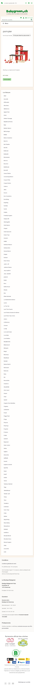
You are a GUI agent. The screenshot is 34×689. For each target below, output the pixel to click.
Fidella (5, 212)
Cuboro (6, 186)
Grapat (5, 228)
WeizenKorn (7, 526)
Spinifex (6, 467)
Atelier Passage (8, 118)
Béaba (5, 134)
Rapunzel (6, 442)
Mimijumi (6, 348)
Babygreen (17, 12)
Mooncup (6, 354)
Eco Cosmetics (7, 196)
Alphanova (6, 108)
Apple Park (6, 112)
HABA (5, 241)
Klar (5, 293)
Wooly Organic (7, 542)
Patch (5, 412)
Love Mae (6, 335)
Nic (4, 377)
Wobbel (6, 529)
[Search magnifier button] (31, 20)
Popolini (6, 429)
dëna (5, 189)
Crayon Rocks (7, 183)
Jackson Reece (8, 267)
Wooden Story (7, 539)
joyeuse (6, 277)
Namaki (6, 361)
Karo (5, 283)
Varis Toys (6, 509)
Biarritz (6, 141)
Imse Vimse (7, 260)
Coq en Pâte (7, 180)
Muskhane (6, 357)
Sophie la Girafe (8, 464)
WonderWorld (7, 535)
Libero (5, 319)
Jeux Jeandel (7, 273)
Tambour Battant (8, 484)
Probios (6, 432)
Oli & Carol (6, 390)
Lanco (5, 302)
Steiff (5, 474)
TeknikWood (7, 490)
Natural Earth (7, 364)
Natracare (6, 367)
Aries (5, 115)
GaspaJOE (6, 218)
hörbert (6, 257)
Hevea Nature (7, 251)
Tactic (5, 480)
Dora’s (5, 192)
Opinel (5, 399)
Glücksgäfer (7, 222)
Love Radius (7, 338)
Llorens (6, 325)
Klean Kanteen (7, 296)
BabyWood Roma (8, 121)
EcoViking (6, 199)
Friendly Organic (8, 215)
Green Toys (6, 235)
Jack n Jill (6, 264)
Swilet (5, 477)
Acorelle (6, 99)
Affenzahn (6, 102)
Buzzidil (6, 170)
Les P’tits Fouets (8, 309)
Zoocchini (6, 548)
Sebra (5, 448)
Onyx (5, 396)
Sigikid (5, 451)
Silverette (6, 455)
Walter (5, 516)
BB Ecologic (7, 131)
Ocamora (6, 383)
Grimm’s (6, 238)
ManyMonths (7, 341)
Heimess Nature (8, 244)
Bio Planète (7, 144)
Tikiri (5, 500)
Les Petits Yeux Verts (9, 315)
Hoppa (5, 254)
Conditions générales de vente (9, 563)
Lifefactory (6, 322)
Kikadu (5, 290)
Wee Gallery (7, 522)
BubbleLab (6, 167)
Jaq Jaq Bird (7, 270)
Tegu (5, 487)
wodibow (6, 532)
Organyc (6, 406)
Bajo (5, 125)
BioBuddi (6, 154)
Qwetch (6, 438)
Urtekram (6, 506)
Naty (5, 374)
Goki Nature (7, 225)
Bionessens (7, 157)
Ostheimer (6, 409)
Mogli (5, 351)
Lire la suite (7, 79)
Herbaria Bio (7, 247)
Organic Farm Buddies (9, 403)
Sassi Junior (7, 445)
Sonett (5, 461)
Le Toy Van (6, 306)
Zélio (5, 545)
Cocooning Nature (8, 176)
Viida (5, 513)
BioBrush (6, 150)
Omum (5, 393)
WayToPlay (6, 519)
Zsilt (5, 552)
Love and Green (8, 332)
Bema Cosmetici (8, 137)
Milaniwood (7, 344)
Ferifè (5, 209)
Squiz (5, 471)
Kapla (5, 280)
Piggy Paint (7, 416)
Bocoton (6, 163)
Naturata (6, 370)
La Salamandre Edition (9, 299)
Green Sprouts (7, 231)
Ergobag (6, 202)
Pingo (5, 419)
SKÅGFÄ (6, 458)
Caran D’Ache (7, 173)
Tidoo (5, 497)
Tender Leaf (7, 493)
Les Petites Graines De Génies (11, 312)
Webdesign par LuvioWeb (24, 682)
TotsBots (6, 503)
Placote (6, 422)
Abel (5, 95)
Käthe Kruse (7, 286)
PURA (5, 435)
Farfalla (6, 205)
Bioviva (6, 160)
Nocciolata (6, 380)
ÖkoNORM (6, 387)
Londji (5, 328)
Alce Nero (6, 105)
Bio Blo (5, 147)
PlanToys (6, 425)
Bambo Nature (7, 128)
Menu (6, 23)
